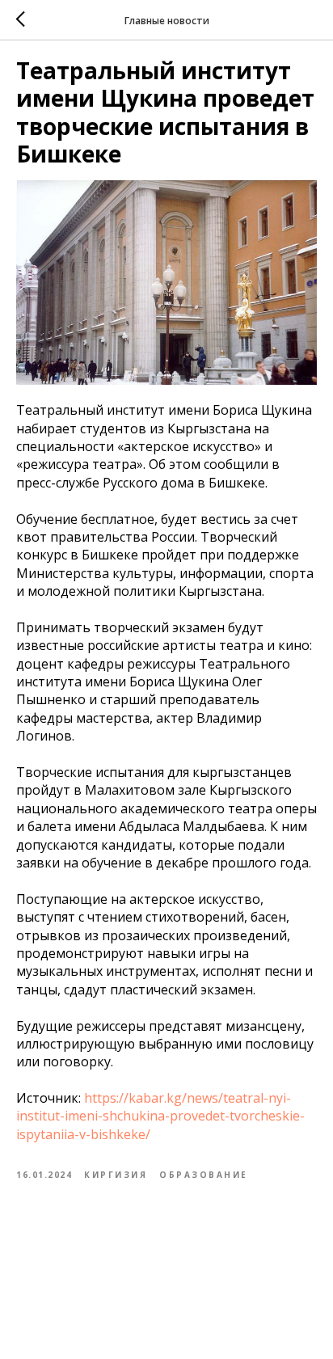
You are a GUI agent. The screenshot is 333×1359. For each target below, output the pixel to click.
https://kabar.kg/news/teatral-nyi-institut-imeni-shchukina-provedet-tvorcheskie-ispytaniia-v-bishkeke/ (160, 1116)
